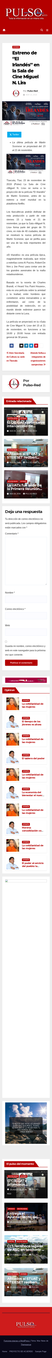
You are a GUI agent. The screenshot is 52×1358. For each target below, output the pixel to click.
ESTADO (16, 47)
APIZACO (11, 1209)
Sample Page (40, 1351)
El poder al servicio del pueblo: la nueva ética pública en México (33, 867)
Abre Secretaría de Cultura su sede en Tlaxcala (15, 357)
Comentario (11, 533)
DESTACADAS (13, 418)
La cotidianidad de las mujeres (32, 705)
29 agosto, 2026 (18, 1189)
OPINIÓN (26, 700)
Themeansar (26, 1344)
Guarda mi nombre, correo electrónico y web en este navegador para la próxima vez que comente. (25, 650)
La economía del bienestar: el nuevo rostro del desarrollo (33, 797)
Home (4, 1351)
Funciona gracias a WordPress (17, 1341)
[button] (42, 30)
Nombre (10, 592)
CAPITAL (11, 1241)
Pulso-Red (32, 91)
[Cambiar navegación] (47, 30)
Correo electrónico (15, 609)
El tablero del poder (33, 758)
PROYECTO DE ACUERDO (21, 1351)
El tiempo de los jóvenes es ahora (31, 723)
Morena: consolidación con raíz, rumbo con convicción (32, 832)
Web (7, 625)
